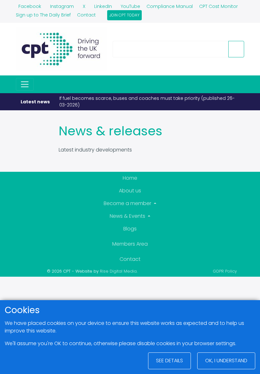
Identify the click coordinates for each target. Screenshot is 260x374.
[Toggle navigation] (25, 84)
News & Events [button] (128, 216)
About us (130, 190)
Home (130, 178)
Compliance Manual (169, 6)
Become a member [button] (128, 203)
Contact (86, 15)
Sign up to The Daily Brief (43, 15)
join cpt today (124, 15)
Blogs (130, 228)
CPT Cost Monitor (218, 6)
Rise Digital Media (118, 271)
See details (169, 360)
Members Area (130, 244)
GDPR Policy (225, 271)
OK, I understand (226, 360)
